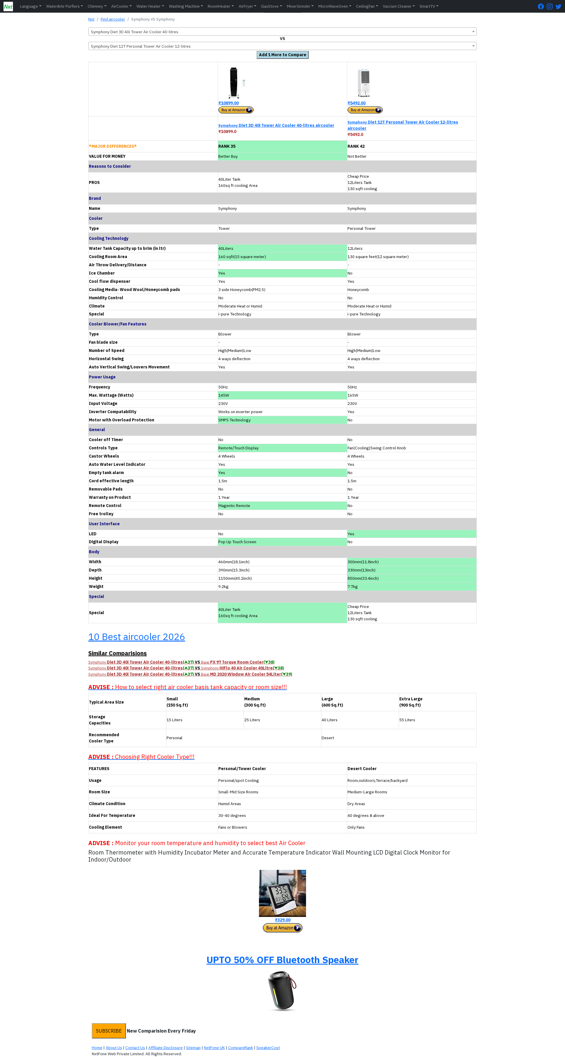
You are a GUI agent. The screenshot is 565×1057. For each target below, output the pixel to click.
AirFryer (246, 6)
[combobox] (282, 31)
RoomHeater (219, 6)
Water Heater (149, 6)
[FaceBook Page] (542, 6)
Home (97, 1047)
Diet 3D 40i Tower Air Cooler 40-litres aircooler (276, 125)
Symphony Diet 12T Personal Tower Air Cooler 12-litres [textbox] (141, 46)
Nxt (91, 19)
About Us (114, 1047)
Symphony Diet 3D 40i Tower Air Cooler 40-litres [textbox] (134, 31)
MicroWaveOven (333, 6)
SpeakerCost (268, 1047)
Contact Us (135, 1047)
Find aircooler (113, 19)
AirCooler (120, 6)
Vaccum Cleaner (397, 6)
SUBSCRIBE (109, 1031)
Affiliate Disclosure (165, 1047)
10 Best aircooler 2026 (136, 636)
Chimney (95, 6)
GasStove (270, 6)
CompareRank (240, 1047)
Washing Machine (184, 6)
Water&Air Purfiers (63, 6)
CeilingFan (365, 6)
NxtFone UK (214, 1047)
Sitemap (193, 1047)
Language (29, 6)
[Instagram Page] (551, 6)
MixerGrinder (298, 6)
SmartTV (427, 6)
